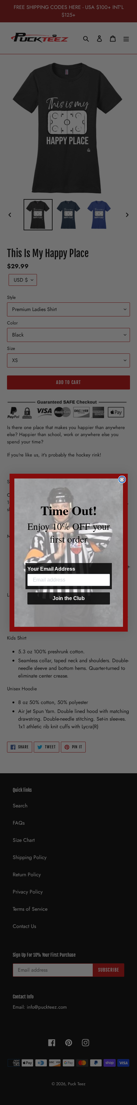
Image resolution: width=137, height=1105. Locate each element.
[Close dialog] (122, 479)
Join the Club (69, 598)
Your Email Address (51, 569)
